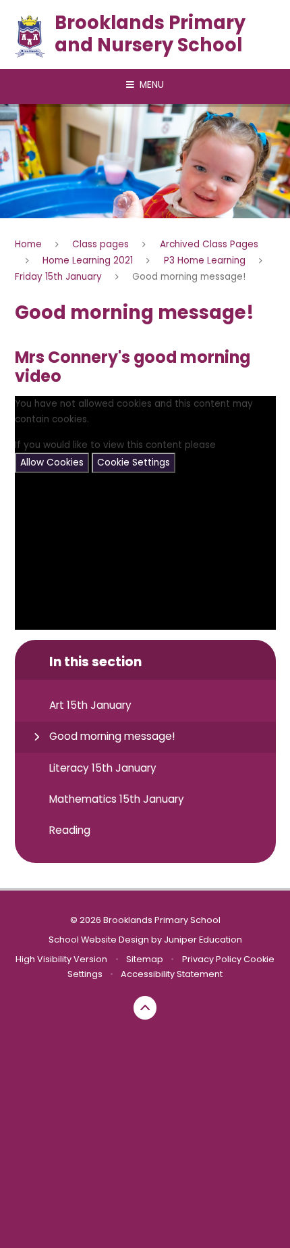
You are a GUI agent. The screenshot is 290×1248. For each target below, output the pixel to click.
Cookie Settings (133, 462)
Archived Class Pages (209, 244)
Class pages (100, 244)
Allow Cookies (52, 462)
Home (28, 244)
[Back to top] (145, 1008)
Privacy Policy (211, 959)
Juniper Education (203, 939)
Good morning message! (188, 276)
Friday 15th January (58, 276)
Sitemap (144, 959)
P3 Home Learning (204, 260)
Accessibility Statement (172, 974)
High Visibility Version (61, 959)
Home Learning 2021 (87, 260)
